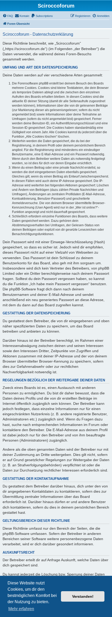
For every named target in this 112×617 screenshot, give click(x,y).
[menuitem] (8, 16)
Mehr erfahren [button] (21, 609)
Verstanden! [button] (83, 596)
